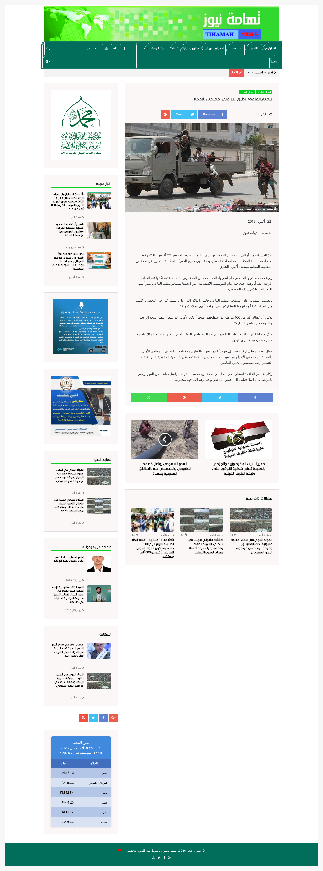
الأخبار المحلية (247, 92)
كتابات (174, 48)
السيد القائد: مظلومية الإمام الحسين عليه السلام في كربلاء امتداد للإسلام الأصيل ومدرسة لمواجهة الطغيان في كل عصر (68, 594)
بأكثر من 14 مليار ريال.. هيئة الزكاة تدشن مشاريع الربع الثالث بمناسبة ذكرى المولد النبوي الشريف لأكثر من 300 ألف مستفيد (152, 548)
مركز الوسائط (157, 48)
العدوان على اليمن (212, 48)
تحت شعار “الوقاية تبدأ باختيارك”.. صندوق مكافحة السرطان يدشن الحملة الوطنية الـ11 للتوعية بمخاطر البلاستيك (68, 261)
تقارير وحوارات (190, 48)
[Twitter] (115, 48)
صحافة (236, 48)
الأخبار (254, 48)
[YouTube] (106, 48)
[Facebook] (124, 48)
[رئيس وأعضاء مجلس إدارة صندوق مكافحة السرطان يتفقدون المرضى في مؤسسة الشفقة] (99, 230)
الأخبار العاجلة (264, 92)
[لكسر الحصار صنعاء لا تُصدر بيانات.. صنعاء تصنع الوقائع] (99, 564)
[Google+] (48, 61)
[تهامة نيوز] (161, 25)
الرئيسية (268, 48)
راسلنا (274, 61)
